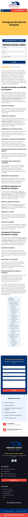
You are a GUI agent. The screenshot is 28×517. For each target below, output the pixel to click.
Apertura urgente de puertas (15, 329)
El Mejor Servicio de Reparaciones (14, 453)
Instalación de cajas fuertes (14, 323)
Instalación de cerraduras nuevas (14, 309)
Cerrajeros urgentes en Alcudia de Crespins (14, 326)
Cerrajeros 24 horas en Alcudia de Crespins (14, 335)
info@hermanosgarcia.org (14, 429)
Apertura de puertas (15, 304)
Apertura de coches (15, 330)
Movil (4, 52)
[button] (2, 10)
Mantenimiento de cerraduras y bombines (14, 344)
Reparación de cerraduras (14, 341)
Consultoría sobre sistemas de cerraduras (14, 320)
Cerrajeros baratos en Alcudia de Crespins (13, 303)
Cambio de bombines (13, 338)
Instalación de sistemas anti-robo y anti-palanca (14, 316)
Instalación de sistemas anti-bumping (14, 312)
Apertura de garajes (13, 333)
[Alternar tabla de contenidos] (17, 300)
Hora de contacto (7, 56)
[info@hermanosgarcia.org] (4, 429)
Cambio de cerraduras (13, 307)
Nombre (4, 47)
